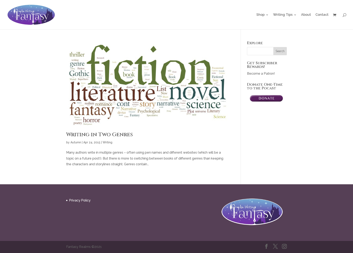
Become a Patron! (261, 73)
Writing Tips (283, 15)
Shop (260, 15)
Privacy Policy (79, 200)
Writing (107, 142)
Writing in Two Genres (99, 134)
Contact (321, 15)
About (306, 15)
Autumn (75, 142)
